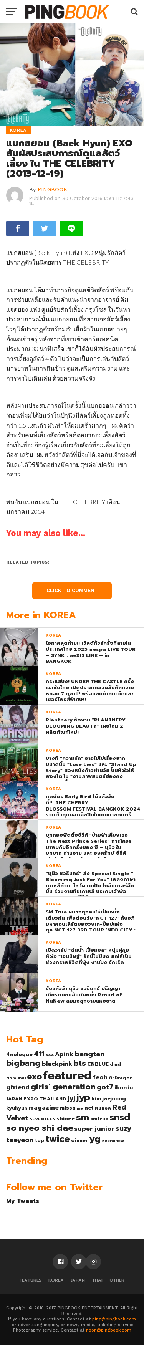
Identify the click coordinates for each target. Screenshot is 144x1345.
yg (95, 1139)
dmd (115, 1064)
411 (39, 1054)
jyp (83, 1097)
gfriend (18, 1087)
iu (130, 1087)
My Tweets (22, 1200)
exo (34, 1076)
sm (82, 1117)
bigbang (23, 1063)
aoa (49, 1055)
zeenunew (113, 1140)
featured (67, 1075)
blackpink (57, 1064)
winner (79, 1140)
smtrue (99, 1118)
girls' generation (63, 1087)
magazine (43, 1107)
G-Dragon (121, 1078)
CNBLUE (98, 1064)
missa (68, 1108)
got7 (105, 1087)
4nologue (19, 1054)
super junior (94, 1128)
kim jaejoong (108, 1098)
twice (57, 1139)
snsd (119, 1117)
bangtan (89, 1054)
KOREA (56, 1280)
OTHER (116, 1280)
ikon (120, 1087)
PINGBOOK (52, 189)
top (39, 1140)
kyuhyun (16, 1108)
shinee (65, 1118)
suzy (123, 1128)
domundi (16, 1078)
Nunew (103, 1108)
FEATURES (30, 1280)
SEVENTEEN (42, 1119)
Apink (64, 1054)
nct (89, 1108)
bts (79, 1063)
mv (80, 1108)
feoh (100, 1077)
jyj (71, 1098)
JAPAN (78, 1280)
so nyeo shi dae (39, 1128)
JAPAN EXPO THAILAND (36, 1098)
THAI (97, 1280)
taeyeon (20, 1140)
